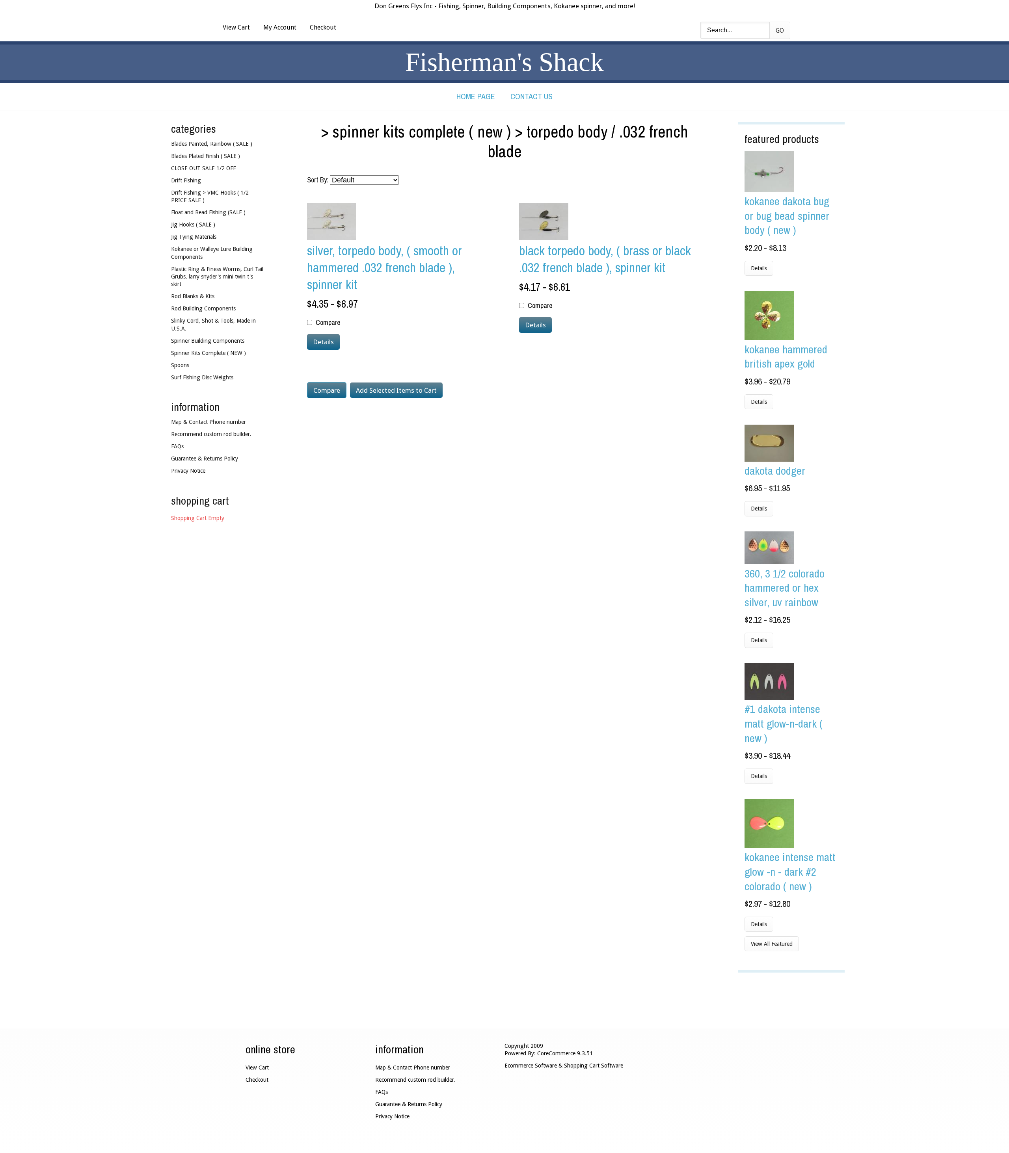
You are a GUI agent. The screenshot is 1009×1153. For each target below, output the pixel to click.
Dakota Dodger (775, 470)
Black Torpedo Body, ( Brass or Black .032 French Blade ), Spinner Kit (605, 258)
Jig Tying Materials (193, 237)
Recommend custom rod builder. (211, 434)
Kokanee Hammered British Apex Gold (786, 356)
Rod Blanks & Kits (192, 296)
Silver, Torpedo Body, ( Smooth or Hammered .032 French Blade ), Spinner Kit (384, 267)
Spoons (180, 365)
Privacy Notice (188, 471)
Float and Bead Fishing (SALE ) (208, 212)
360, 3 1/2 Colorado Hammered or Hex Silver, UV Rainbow (785, 588)
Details (759, 268)
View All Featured (772, 944)
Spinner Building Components (207, 341)
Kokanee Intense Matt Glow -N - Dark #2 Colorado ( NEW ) (790, 871)
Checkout (323, 27)
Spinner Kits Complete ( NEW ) (422, 132)
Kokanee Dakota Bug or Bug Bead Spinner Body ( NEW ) (787, 215)
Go (780, 30)
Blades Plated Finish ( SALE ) (205, 156)
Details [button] (323, 342)
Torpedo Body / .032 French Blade (588, 141)
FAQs (177, 446)
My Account (279, 27)
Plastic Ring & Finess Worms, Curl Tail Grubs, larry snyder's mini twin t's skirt (217, 277)
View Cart (236, 27)
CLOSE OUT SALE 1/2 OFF (203, 168)
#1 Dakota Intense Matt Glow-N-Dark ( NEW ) (784, 723)
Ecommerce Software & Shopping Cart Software (563, 1065)
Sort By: (317, 180)
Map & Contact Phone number (208, 422)
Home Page (475, 96)
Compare (328, 322)
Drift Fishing (186, 180)
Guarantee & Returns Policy (204, 458)
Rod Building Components (203, 308)
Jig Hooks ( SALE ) (193, 224)
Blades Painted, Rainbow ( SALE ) (211, 144)
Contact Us (531, 96)
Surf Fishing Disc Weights (202, 377)
